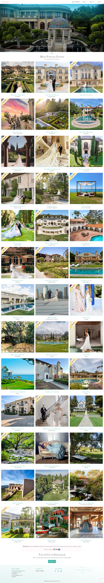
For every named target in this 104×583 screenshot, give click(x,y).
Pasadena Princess (41, 46)
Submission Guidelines (40, 570)
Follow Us (52, 561)
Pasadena (41, 48)
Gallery (84, 1)
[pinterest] (61, 571)
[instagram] (59, 571)
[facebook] (56, 571)
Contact (99, 1)
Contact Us (14, 576)
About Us (91, 1)
